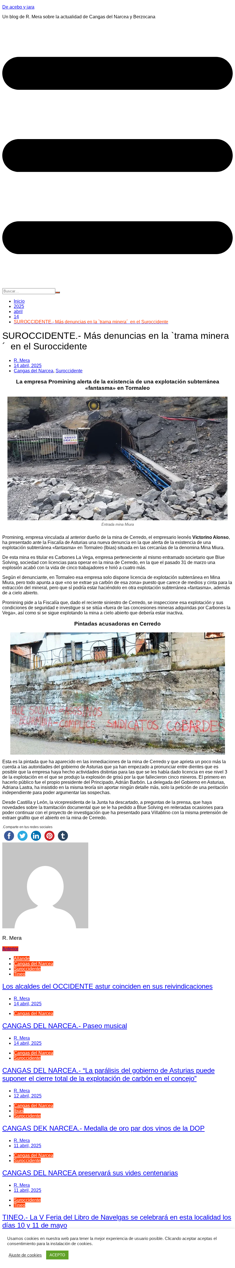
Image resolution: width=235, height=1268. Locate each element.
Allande (22, 958)
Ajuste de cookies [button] (25, 1255)
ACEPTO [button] (57, 1255)
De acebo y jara (18, 7)
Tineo (19, 974)
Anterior (10, 948)
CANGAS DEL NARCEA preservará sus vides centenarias (90, 1173)
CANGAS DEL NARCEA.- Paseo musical (64, 1026)
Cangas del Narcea (33, 370)
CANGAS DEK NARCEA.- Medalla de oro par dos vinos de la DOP (103, 1128)
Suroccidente (69, 370)
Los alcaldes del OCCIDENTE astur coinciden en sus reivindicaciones (107, 986)
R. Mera (22, 360)
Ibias (18, 1110)
